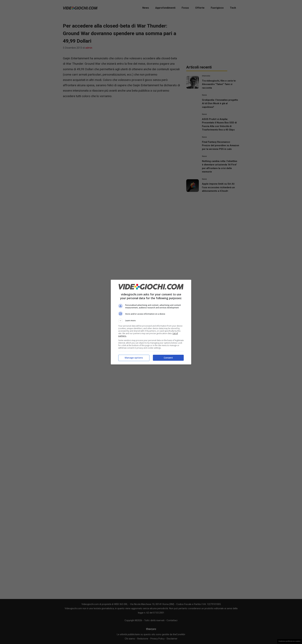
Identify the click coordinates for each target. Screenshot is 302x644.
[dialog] (151, 322)
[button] (151, 320)
